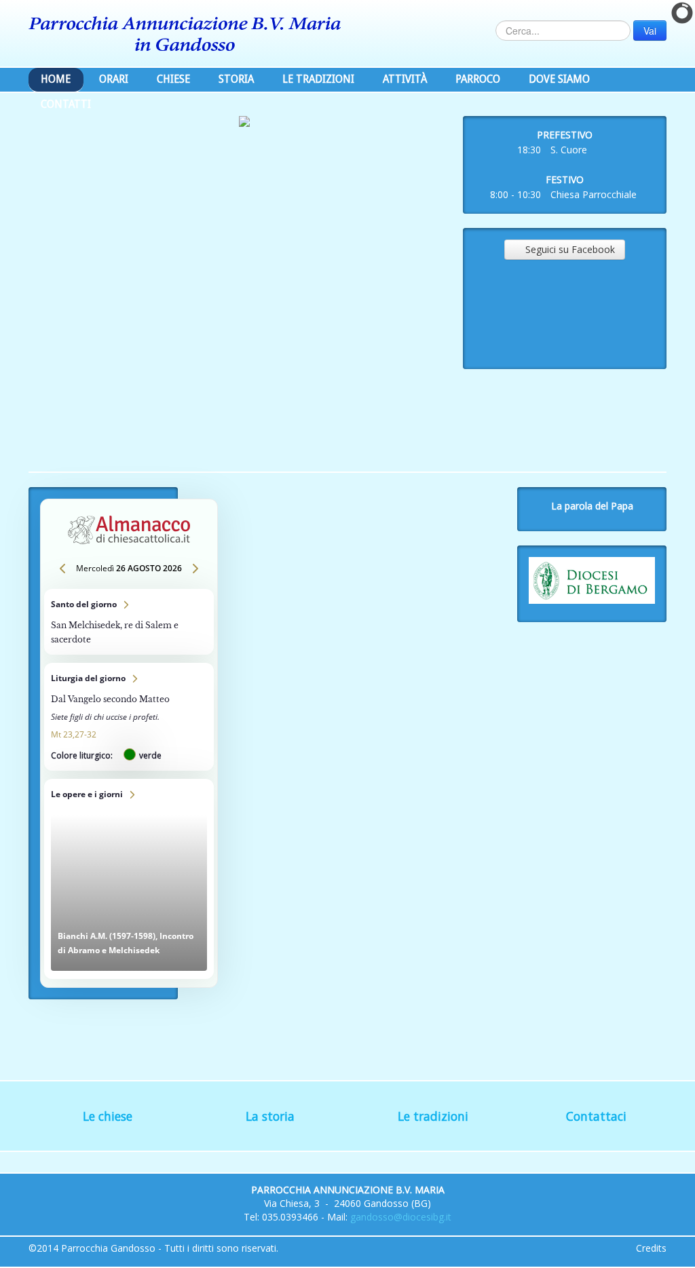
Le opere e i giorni (129, 879)
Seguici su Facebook (564, 249)
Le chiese (107, 1116)
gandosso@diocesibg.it (400, 1216)
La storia (270, 1116)
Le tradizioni (433, 1116)
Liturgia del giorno (129, 717)
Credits (651, 1248)
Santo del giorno (129, 622)
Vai (649, 30)
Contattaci (596, 1116)
